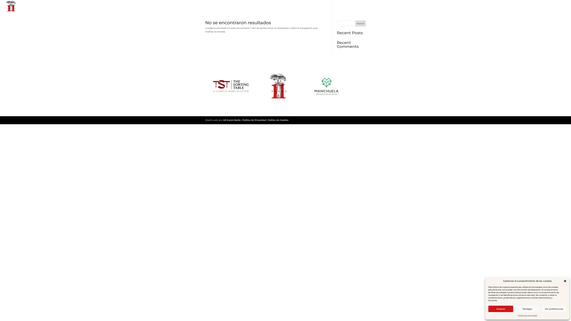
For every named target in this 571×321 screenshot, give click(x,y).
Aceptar (500, 308)
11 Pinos (545, 6)
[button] (565, 281)
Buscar (360, 23)
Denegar (527, 308)
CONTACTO (560, 6)
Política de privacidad (527, 315)
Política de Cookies (278, 120)
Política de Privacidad (254, 120)
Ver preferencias (554, 308)
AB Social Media (232, 120)
